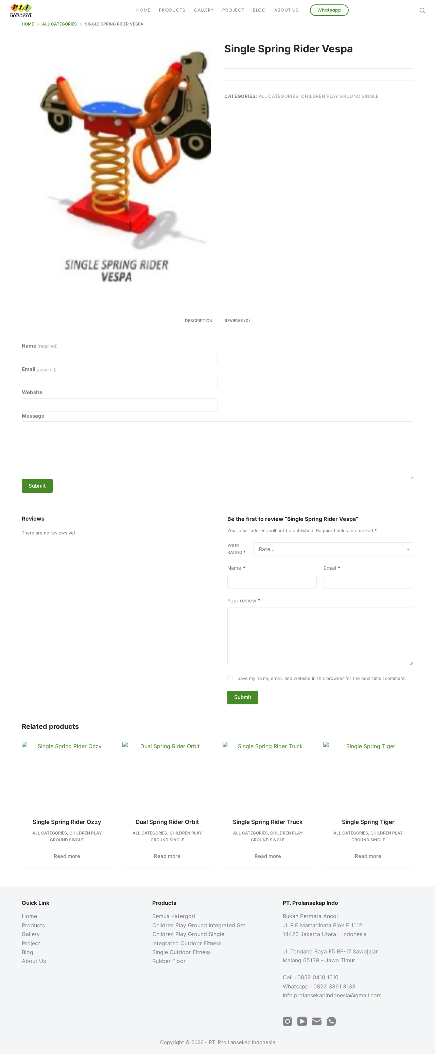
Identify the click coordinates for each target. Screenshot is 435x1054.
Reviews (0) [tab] (237, 320)
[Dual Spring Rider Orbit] (167, 775)
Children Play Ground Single (340, 96)
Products (172, 10)
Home (143, 10)
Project (233, 10)
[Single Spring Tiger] (368, 775)
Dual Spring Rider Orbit (167, 822)
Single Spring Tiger (368, 822)
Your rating (236, 549)
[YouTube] (302, 1021)
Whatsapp (329, 10)
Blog (259, 10)
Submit (37, 485)
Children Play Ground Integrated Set (198, 925)
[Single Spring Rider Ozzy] (67, 775)
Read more (67, 856)
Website (32, 392)
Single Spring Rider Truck (268, 822)
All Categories (278, 96)
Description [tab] (198, 320)
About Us (286, 10)
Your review (243, 600)
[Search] (422, 10)
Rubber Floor (169, 961)
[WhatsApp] (331, 1021)
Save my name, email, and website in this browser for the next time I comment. (322, 678)
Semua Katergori (173, 916)
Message (33, 415)
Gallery (204, 10)
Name (40, 345)
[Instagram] (287, 1021)
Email (39, 369)
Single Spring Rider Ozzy (67, 822)
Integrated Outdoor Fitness (187, 943)
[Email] (316, 1021)
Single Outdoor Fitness (181, 952)
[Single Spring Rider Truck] (268, 775)
